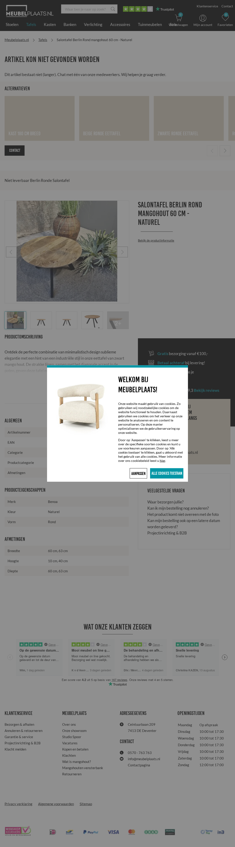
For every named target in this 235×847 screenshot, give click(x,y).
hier (162, 461)
